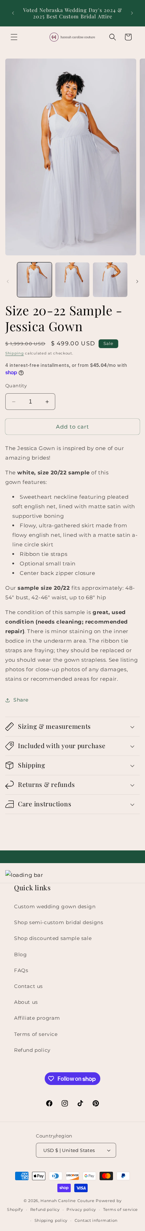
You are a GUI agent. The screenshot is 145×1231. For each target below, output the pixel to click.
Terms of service (36, 1034)
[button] (14, 37)
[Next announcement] (132, 13)
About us (26, 1002)
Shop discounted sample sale (53, 938)
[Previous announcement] (13, 13)
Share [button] (21, 700)
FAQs (21, 970)
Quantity (16, 385)
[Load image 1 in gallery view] (34, 279)
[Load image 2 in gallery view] (72, 279)
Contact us (28, 986)
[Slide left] (7, 281)
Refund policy (32, 1050)
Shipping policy (51, 1220)
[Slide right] (137, 281)
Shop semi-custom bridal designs (58, 922)
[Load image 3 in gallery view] (110, 279)
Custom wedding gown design (55, 906)
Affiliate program (37, 1018)
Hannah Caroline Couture (67, 1200)
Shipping (14, 353)
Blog (20, 954)
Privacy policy (81, 1209)
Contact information (96, 1220)
